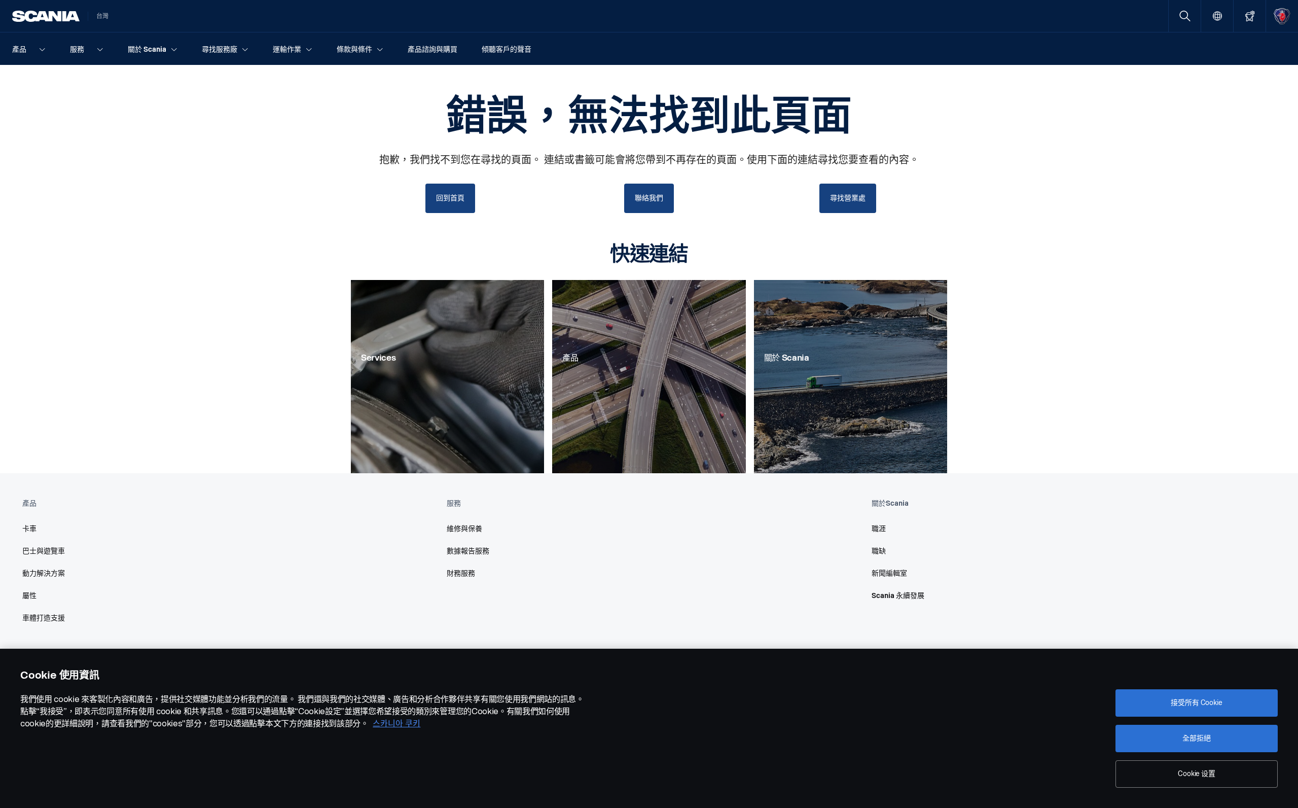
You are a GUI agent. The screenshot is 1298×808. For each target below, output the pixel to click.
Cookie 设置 (1196, 773)
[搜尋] (1185, 16)
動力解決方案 (43, 573)
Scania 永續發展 (898, 595)
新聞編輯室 (889, 573)
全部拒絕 (1196, 738)
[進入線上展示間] (1250, 16)
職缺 (879, 551)
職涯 (879, 528)
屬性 (29, 595)
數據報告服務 (468, 551)
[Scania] (46, 16)
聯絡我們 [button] (649, 198)
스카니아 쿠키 (396, 723)
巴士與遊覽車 (43, 551)
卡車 (29, 528)
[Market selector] (1217, 16)
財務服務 (461, 573)
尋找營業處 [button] (847, 198)
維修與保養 (464, 528)
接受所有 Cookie (1196, 702)
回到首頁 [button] (450, 198)
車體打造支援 (43, 618)
